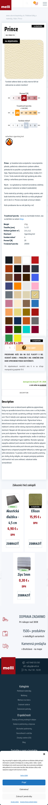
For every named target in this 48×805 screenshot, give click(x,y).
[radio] (9, 260)
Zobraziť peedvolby (24, 796)
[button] (44, 754)
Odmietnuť (24, 789)
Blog (24, 742)
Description (24, 393)
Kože (15, 18)
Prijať (24, 782)
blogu (22, 219)
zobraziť (12, 543)
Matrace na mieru (24, 699)
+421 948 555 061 (33, 662)
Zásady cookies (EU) (24, 737)
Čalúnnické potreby (24, 709)
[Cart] (36, 4)
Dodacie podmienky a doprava (24, 724)
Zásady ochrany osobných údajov (28, 802)
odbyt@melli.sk (33, 666)
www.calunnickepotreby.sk (15, 15)
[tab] (24, 392)
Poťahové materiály (24, 690)
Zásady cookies (15, 802)
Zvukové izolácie (24, 704)
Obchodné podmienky (24, 728)
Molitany (24, 695)
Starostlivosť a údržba (24, 733)
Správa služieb (24, 775)
